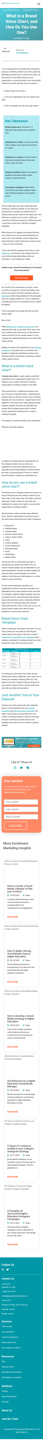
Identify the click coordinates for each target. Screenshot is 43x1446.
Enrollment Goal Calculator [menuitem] (12, 1372)
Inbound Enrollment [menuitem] (9, 1396)
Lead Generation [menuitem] (8, 1332)
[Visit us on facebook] (12, 1270)
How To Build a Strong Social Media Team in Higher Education (19, 954)
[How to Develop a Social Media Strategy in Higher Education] (21, 1001)
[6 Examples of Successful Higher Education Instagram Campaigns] (21, 1196)
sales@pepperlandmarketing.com (14, 1296)
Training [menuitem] (5, 1391)
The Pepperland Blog (10, 10)
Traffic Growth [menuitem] (7, 1326)
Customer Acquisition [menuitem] (10, 1337)
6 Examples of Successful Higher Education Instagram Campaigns (18, 1215)
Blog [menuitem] (3, 1361)
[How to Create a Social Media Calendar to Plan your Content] (21, 871)
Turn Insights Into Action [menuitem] (11, 1348)
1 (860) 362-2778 (8, 1291)
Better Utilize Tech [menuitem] (9, 1342)
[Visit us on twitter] (7, 1270)
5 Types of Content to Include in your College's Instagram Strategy (20, 1148)
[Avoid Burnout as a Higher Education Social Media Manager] (21, 1066)
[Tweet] (21, 767)
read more (12, 917)
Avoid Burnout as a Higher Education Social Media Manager (21, 1084)
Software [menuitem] (5, 1402)
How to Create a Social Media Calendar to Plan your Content (20, 889)
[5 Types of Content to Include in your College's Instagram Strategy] (21, 1131)
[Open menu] (38, 4)
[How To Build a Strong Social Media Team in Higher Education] (21, 936)
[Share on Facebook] (27, 767)
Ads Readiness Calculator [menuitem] (12, 1377)
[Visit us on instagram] (3, 1270)
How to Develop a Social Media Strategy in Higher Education (20, 1019)
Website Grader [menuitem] (8, 1367)
